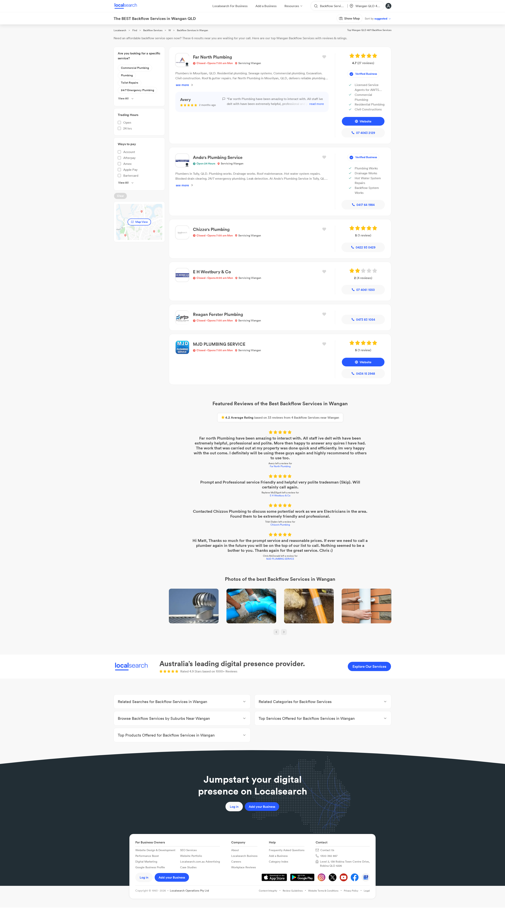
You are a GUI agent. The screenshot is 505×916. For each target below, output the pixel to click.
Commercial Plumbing (135, 68)
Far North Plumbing (280, 466)
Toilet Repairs (129, 82)
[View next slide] (284, 632)
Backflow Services (152, 30)
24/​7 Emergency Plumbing (137, 90)
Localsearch (120, 30)
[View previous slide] (276, 632)
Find (134, 30)
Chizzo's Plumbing (280, 524)
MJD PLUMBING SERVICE (280, 558)
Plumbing (127, 75)
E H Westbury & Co (280, 495)
